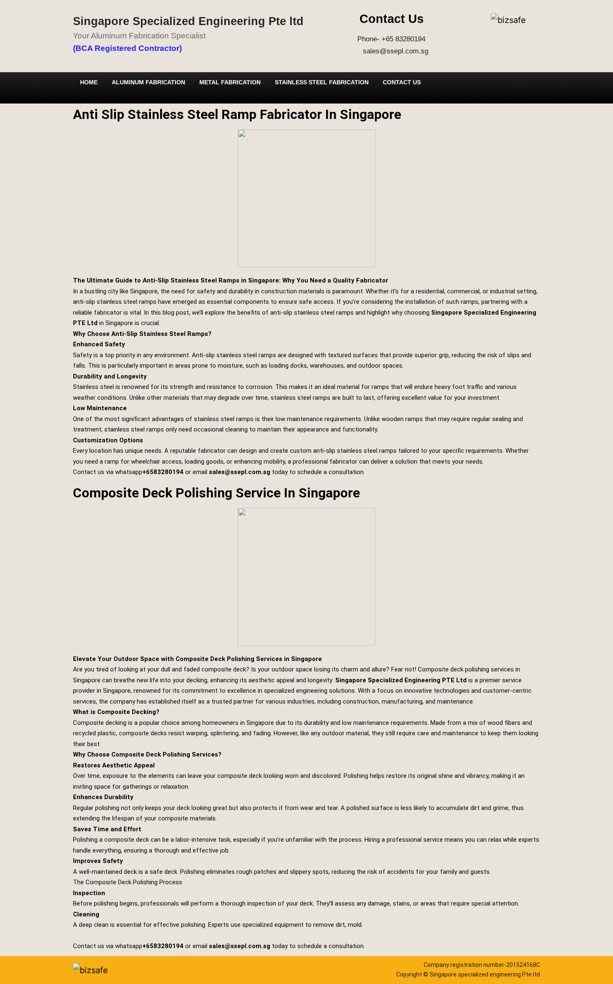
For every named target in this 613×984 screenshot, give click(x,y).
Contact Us (402, 82)
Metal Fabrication (230, 82)
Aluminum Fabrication (148, 82)
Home (89, 82)
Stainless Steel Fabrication (322, 82)
